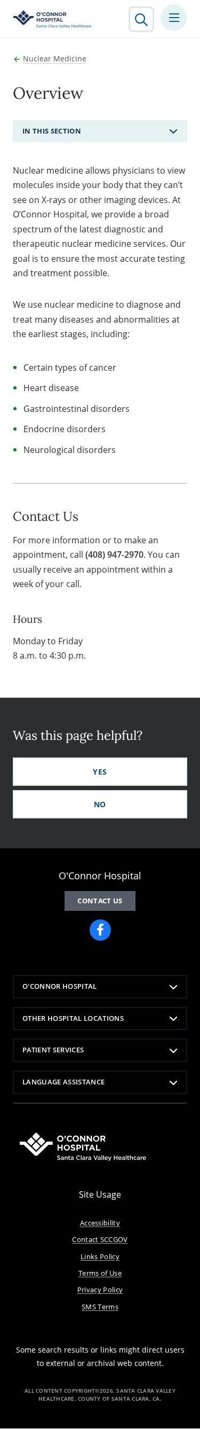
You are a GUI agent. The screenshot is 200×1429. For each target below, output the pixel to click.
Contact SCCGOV (100, 1239)
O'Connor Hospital (59, 986)
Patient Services (53, 1050)
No (100, 804)
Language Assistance (63, 1082)
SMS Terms (100, 1306)
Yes (100, 772)
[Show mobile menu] (174, 17)
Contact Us (99, 900)
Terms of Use (100, 1273)
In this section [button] (51, 131)
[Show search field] (141, 19)
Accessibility (100, 1223)
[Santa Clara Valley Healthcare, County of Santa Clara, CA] (53, 19)
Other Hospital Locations (73, 1018)
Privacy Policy (100, 1289)
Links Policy (100, 1256)
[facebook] (100, 930)
